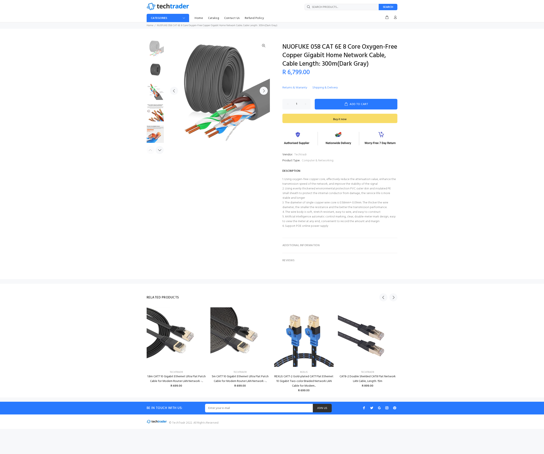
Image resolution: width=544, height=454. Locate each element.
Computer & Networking (317, 160)
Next (264, 91)
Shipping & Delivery (325, 87)
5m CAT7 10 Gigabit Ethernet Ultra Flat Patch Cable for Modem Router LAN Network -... (240, 379)
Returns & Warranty (294, 87)
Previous (174, 91)
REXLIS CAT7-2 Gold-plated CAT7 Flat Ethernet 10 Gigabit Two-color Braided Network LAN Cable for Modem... (303, 381)
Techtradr (300, 154)
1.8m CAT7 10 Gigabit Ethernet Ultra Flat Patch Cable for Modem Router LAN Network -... (176, 379)
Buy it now (340, 119)
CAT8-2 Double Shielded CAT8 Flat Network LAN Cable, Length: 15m (368, 379)
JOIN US (322, 408)
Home (150, 25)
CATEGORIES (159, 18)
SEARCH (388, 7)
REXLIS (304, 372)
